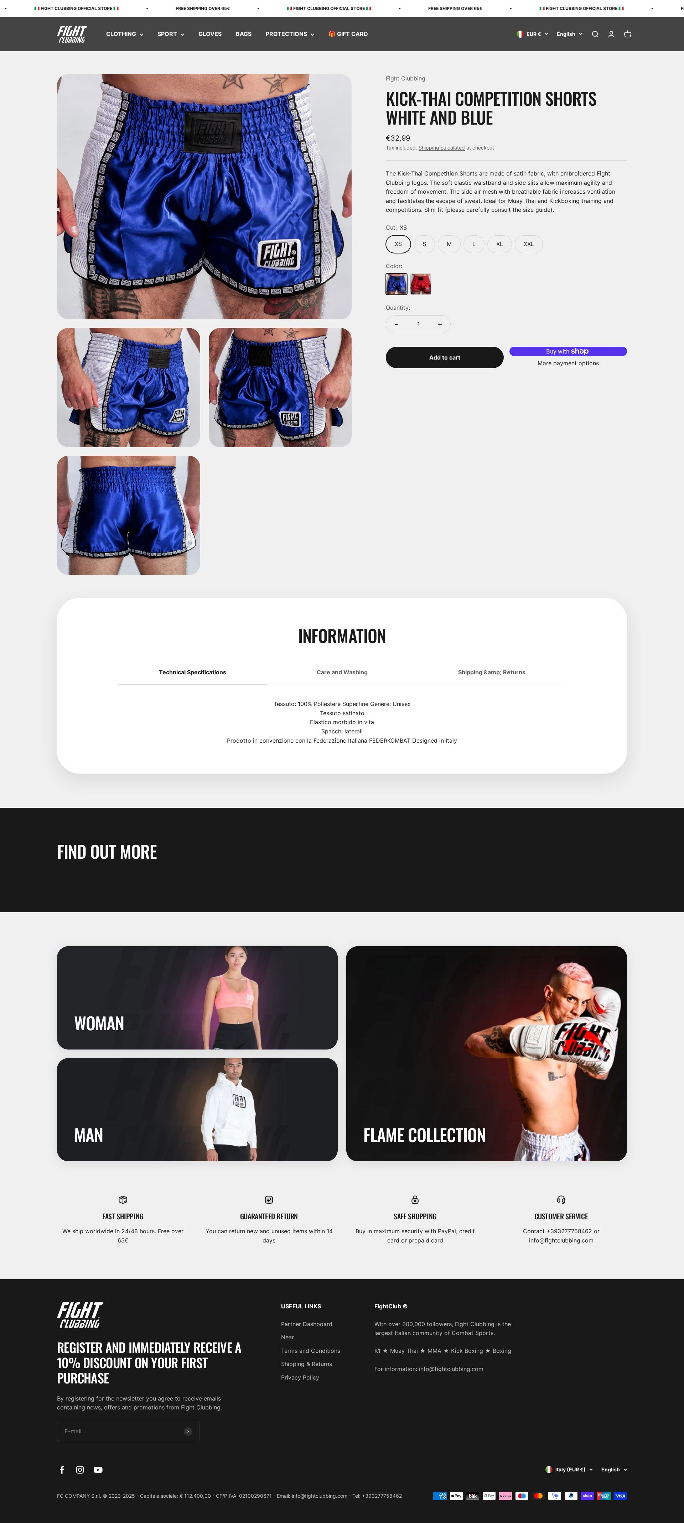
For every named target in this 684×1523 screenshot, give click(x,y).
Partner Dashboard (306, 1324)
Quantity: (398, 307)
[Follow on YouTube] (98, 1470)
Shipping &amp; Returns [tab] (491, 672)
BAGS (244, 34)
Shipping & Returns (306, 1363)
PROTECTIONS (286, 34)
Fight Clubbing (405, 78)
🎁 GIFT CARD (348, 34)
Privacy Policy (300, 1377)
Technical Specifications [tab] (192, 672)
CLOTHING (121, 34)
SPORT (167, 34)
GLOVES (210, 34)
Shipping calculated (442, 148)
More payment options (568, 363)
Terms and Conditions (310, 1350)
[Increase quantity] (440, 324)
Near (287, 1337)
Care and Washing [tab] (342, 672)
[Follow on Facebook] (62, 1470)
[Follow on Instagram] (80, 1470)
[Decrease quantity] (396, 324)
